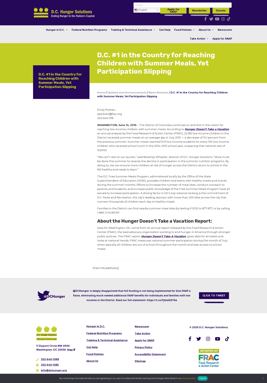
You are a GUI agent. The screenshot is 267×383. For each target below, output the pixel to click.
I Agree (202, 378)
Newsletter (199, 10)
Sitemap (140, 361)
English (142, 10)
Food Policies (183, 29)
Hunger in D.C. (55, 29)
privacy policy (188, 378)
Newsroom (225, 29)
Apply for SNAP (173, 10)
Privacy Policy (143, 347)
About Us (205, 29)
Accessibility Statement (150, 354)
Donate (221, 10)
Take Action (197, 38)
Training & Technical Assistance (131, 29)
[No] (263, 378)
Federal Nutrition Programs (89, 29)
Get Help (165, 29)
